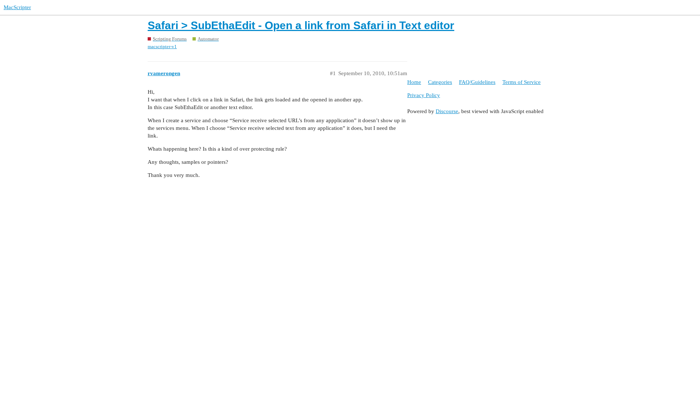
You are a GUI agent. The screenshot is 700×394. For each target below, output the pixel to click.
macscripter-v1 (162, 46)
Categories (440, 82)
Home (414, 82)
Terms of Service (521, 82)
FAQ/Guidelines (477, 82)
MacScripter (17, 7)
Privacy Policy (423, 95)
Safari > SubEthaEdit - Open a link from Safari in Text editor (301, 25)
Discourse (447, 111)
